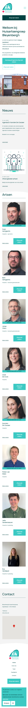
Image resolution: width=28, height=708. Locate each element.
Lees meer (5, 142)
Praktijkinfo (14, 672)
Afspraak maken (14, 18)
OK (13, 703)
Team (14, 669)
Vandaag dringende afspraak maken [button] (14, 61)
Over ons (14, 665)
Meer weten (5, 243)
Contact (14, 675)
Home (14, 662)
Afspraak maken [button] (9, 67)
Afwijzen (6, 703)
